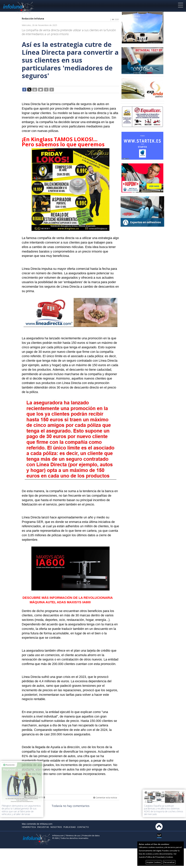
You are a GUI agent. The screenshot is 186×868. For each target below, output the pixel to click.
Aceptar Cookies (153, 862)
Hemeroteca (29, 827)
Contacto (83, 827)
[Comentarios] (40, 89)
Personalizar (169, 862)
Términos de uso (73, 835)
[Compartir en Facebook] (24, 89)
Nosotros (56, 827)
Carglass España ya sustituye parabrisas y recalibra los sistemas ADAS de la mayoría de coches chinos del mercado (163, 810)
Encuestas (43, 827)
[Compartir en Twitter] (29, 89)
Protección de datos (91, 835)
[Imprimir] (34, 89)
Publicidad (69, 827)
